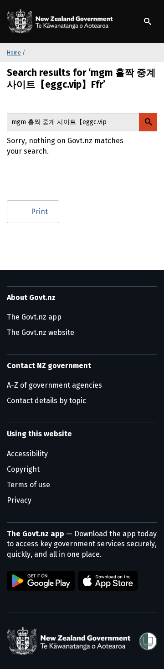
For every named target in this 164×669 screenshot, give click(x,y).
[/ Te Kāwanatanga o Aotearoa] (61, 21)
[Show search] (147, 21)
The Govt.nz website (40, 332)
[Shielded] (148, 641)
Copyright (23, 469)
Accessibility (27, 453)
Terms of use (28, 484)
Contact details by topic (46, 400)
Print (39, 211)
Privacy (19, 500)
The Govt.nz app (34, 317)
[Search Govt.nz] (148, 122)
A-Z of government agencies (54, 385)
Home (14, 53)
